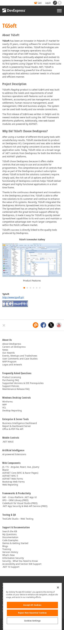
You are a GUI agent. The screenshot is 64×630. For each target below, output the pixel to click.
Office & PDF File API (12, 429)
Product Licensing (11, 377)
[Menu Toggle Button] (59, 10)
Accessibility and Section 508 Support (21, 563)
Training (6, 549)
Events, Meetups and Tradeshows (19, 355)
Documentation (10, 537)
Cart (39, 2)
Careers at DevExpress (14, 346)
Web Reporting (10, 484)
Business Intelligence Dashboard (19, 423)
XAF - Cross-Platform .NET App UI (19, 497)
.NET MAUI (8, 441)
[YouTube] (59, 325)
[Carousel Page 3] (30, 288)
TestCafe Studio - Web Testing (17, 518)
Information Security (13, 557)
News (5, 349)
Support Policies (10, 386)
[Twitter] (51, 325)
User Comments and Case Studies (20, 358)
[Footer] (4, 325)
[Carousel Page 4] (33, 288)
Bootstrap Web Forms (13, 481)
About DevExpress (11, 343)
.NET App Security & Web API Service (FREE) (24, 506)
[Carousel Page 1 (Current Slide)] (24, 288)
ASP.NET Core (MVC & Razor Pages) (20, 472)
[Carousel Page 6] (40, 288)
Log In (48, 2)
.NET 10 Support (10, 566)
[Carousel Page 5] (36, 288)
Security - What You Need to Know (20, 560)
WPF (4, 404)
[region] (32, 606)
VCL (4, 407)
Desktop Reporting (12, 410)
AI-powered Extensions (14, 454)
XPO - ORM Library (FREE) (15, 500)
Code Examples (10, 540)
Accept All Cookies (32, 605)
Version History (10, 552)
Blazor (5, 469)
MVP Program (9, 361)
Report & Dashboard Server (16, 426)
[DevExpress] (14, 11)
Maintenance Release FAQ (16, 389)
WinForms (7, 401)
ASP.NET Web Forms (12, 478)
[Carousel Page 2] (27, 288)
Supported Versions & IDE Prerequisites (23, 383)
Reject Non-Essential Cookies (32, 613)
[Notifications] (60, 3)
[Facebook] (43, 325)
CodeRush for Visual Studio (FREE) (19, 503)
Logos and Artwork (12, 364)
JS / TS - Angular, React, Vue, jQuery (20, 466)
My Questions (9, 534)
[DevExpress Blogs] (35, 325)
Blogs (5, 546)
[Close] (58, 587)
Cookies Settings (32, 621)
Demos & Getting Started (15, 543)
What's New (8, 555)
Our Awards (8, 352)
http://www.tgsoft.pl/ (13, 297)
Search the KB (9, 531)
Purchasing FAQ (10, 380)
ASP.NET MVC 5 (10, 475)
